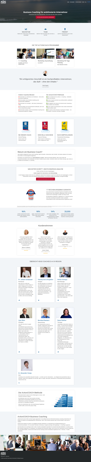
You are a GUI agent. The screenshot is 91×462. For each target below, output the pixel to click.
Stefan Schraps (62, 279)
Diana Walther (61, 320)
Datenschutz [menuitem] (3, 456)
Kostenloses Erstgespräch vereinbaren (45, 17)
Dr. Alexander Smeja (25, 373)
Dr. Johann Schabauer (25, 279)
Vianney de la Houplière (45, 279)
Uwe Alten (21, 320)
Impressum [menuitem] (7, 456)
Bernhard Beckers (43, 320)
